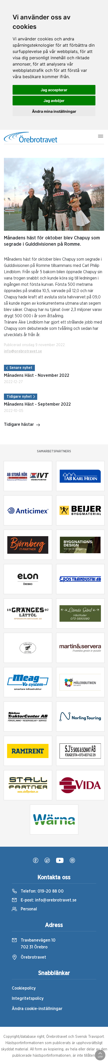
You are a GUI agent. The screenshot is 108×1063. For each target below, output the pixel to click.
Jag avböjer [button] (54, 100)
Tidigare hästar (19, 424)
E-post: (48, 900)
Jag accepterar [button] (54, 90)
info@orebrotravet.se (23, 351)
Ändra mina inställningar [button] (54, 111)
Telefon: (42, 891)
